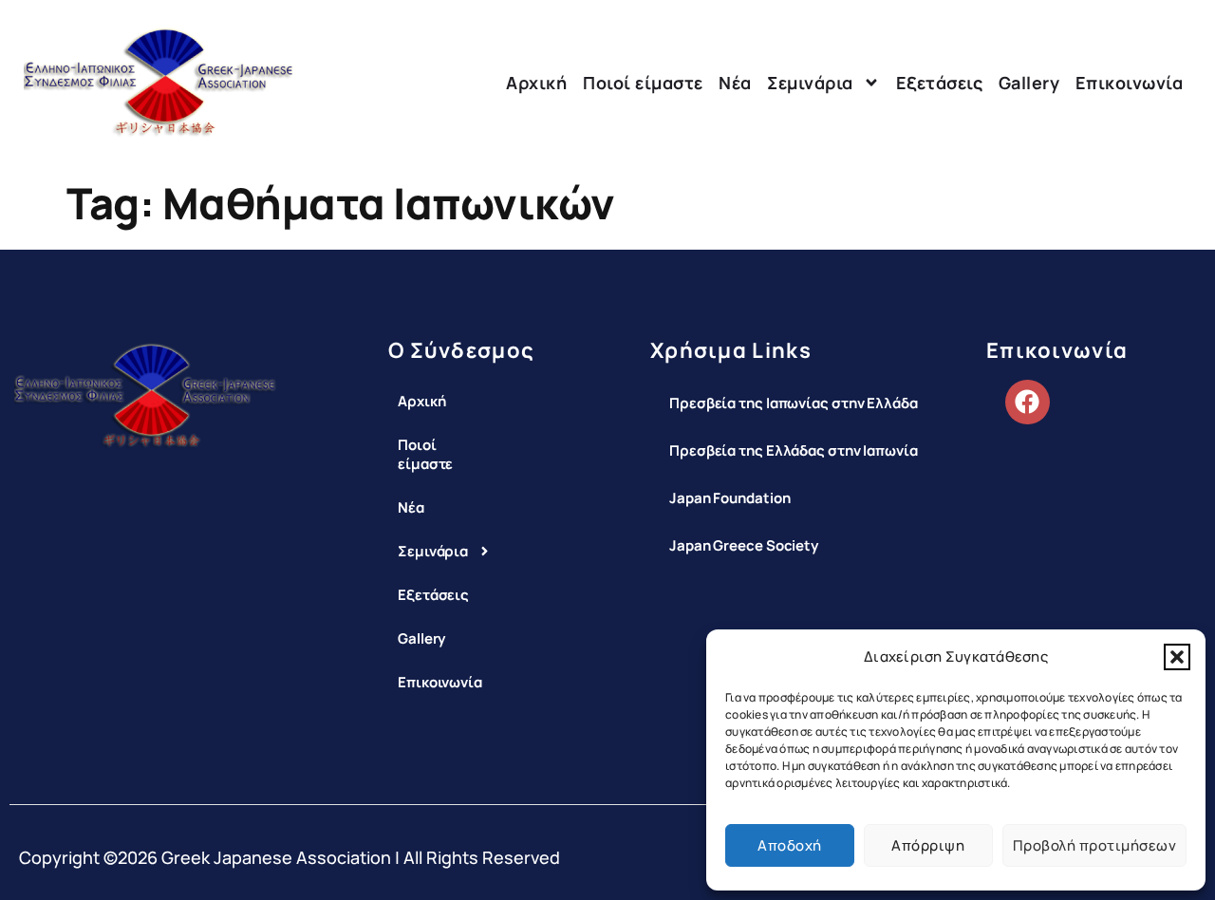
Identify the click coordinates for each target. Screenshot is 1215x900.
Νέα (735, 82)
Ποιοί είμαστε (643, 82)
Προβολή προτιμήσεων (1095, 845)
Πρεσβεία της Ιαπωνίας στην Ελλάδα (793, 403)
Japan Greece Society (743, 545)
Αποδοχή (789, 845)
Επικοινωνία (1129, 82)
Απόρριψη (927, 845)
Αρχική (536, 82)
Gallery (1029, 82)
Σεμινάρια (810, 82)
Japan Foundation (729, 498)
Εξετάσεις (939, 82)
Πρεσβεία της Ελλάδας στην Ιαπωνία (793, 450)
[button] (1177, 656)
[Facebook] (1027, 402)
